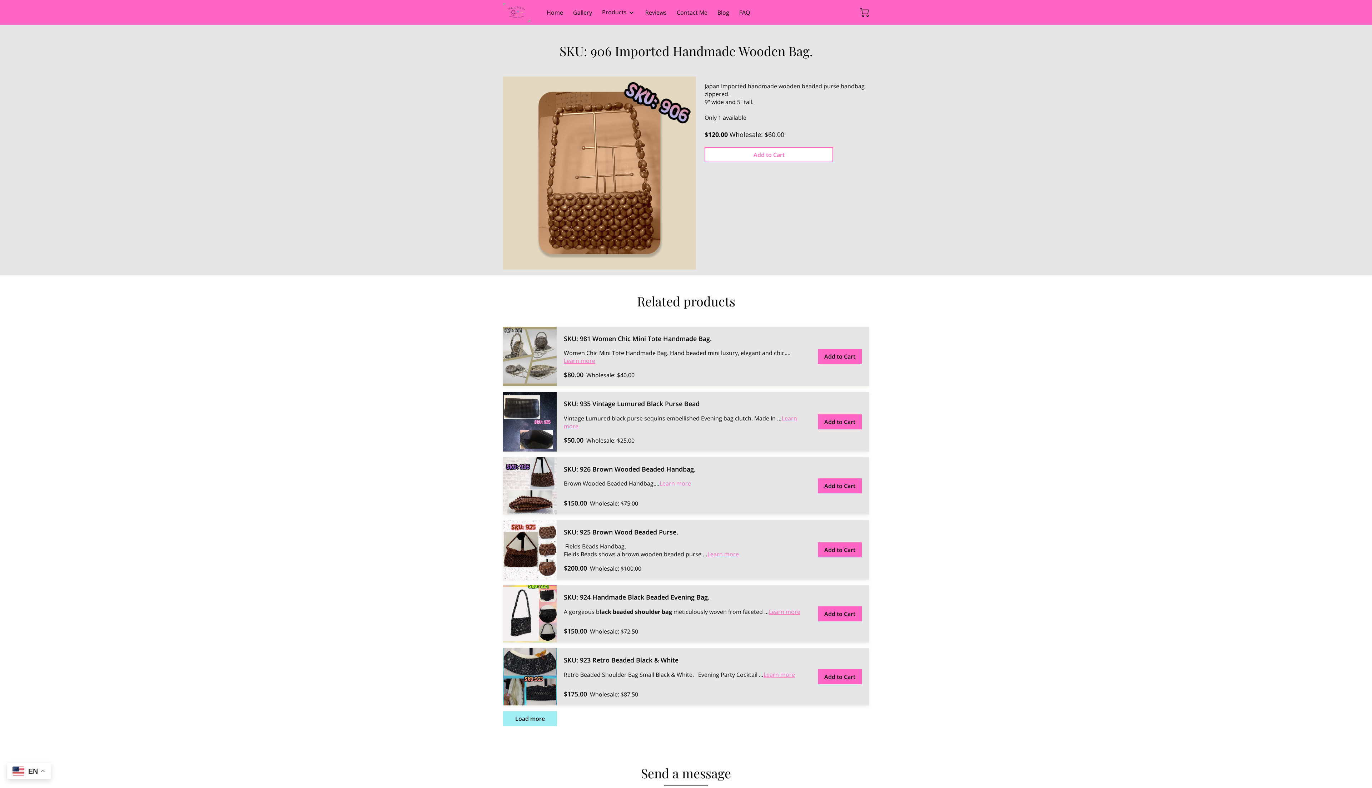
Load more (530, 719)
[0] (864, 12)
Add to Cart (769, 155)
